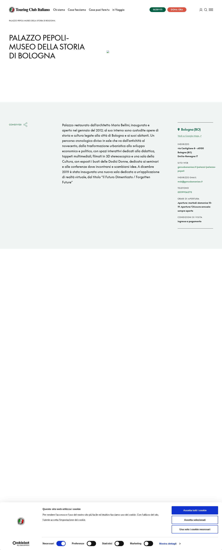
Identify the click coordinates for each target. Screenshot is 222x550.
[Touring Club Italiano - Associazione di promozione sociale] (29, 10)
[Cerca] (205, 10)
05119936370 (185, 192)
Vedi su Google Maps (188, 135)
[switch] (91, 543)
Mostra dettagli (168, 543)
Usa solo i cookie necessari (194, 529)
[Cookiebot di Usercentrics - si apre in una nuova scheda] (21, 543)
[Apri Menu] (211, 10)
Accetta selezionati (195, 520)
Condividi (15, 124)
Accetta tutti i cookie (195, 510)
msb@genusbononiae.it (190, 181)
